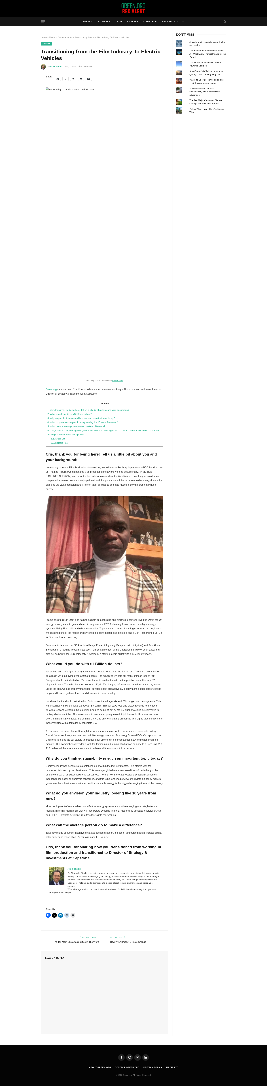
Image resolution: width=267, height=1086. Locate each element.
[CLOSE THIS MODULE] (177, 488)
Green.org (116, 551)
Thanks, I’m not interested (133, 595)
